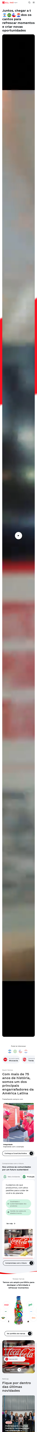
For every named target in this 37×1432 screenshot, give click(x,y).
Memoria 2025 (13, 1351)
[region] (18, 1125)
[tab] (10, 1051)
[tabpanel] (18, 1060)
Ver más (9, 1216)
